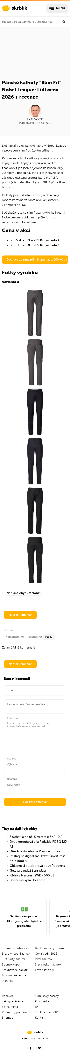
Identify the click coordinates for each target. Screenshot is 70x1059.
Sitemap (7, 1017)
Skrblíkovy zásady (47, 996)
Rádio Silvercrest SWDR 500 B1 (32, 875)
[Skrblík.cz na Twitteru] (39, 1048)
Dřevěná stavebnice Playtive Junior (35, 851)
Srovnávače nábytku (16, 970)
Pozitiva (11, 758)
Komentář (13, 718)
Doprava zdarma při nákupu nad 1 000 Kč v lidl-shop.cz (37, 259)
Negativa (12, 779)
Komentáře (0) (15, 636)
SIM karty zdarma (14, 959)
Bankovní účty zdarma (50, 948)
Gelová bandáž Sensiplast (28, 870)
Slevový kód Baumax (16, 953)
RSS (37, 1006)
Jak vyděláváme (13, 1001)
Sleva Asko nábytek (48, 964)
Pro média (42, 1001)
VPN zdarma (43, 959)
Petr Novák (35, 119)
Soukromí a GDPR (47, 1012)
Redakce (8, 996)
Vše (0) (49, 636)
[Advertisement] (35, 54)
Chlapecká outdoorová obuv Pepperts (37, 866)
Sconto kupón (11, 964)
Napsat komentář (20, 614)
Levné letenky (44, 970)
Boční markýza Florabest (27, 880)
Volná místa (10, 1006)
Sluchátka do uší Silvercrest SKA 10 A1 (37, 837)
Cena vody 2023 (46, 953)
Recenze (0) (34, 636)
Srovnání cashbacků (15, 948)
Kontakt (40, 1017)
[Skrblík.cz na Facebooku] (30, 1048)
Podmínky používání (15, 1012)
